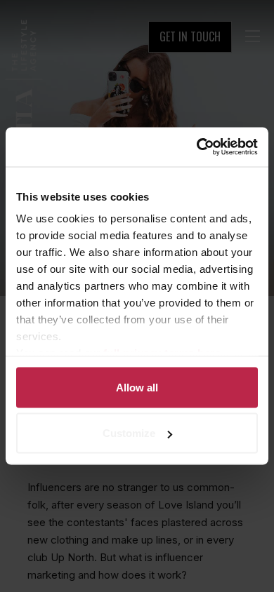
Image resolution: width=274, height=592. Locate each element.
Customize (129, 433)
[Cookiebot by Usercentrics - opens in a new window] (197, 147)
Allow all (137, 387)
